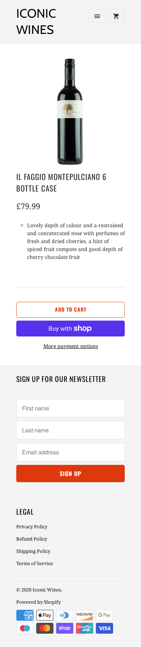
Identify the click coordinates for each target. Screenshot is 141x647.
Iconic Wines (36, 21)
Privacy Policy (31, 526)
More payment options (70, 346)
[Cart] (116, 16)
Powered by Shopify (38, 602)
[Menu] (97, 16)
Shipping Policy (33, 551)
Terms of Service (34, 563)
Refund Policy (31, 539)
